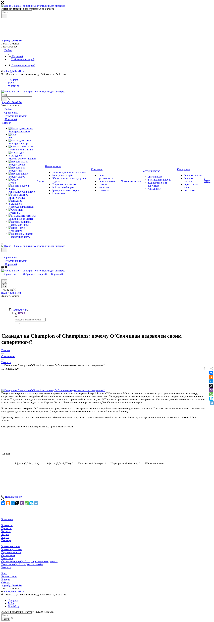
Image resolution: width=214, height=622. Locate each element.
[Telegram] (212, 403)
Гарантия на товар (11, 552)
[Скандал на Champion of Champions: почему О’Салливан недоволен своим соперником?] (53, 390)
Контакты (7, 525)
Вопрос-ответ (9, 576)
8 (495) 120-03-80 (12, 40)
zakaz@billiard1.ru (14, 71)
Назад (21, 312)
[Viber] (211, 390)
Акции (5, 534)
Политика (7, 558)
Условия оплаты (10, 546)
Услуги (5, 537)
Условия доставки (11, 549)
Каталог (6, 531)
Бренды (5, 579)
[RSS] (204, 368)
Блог (4, 573)
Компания (7, 519)
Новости (6, 567)
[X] (211, 386)
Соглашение (8, 555)
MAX (11, 82)
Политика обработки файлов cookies (22, 564)
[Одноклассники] (211, 377)
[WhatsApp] (211, 394)
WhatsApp (13, 85)
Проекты (6, 528)
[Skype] (211, 399)
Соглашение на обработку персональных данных (29, 561)
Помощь (6, 540)
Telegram (13, 79)
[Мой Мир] (211, 381)
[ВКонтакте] (211, 373)
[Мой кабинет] (2, 254)
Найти (6, 619)
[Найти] (4, 16)
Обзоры (5, 582)
